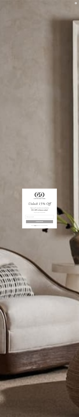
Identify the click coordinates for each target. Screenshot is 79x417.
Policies (35, 225)
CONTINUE (39, 221)
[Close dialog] (76, 3)
